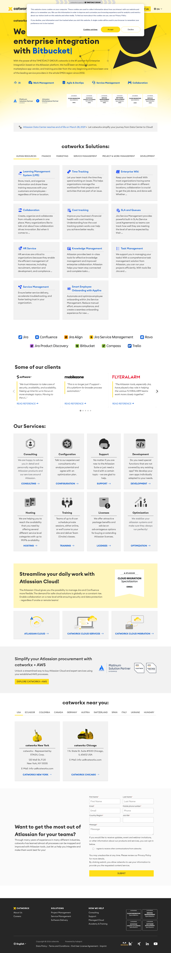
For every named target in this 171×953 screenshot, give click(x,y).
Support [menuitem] (92, 916)
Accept (110, 29)
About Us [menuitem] (18, 913)
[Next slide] (157, 391)
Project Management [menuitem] (61, 913)
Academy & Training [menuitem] (98, 924)
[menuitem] (141, 920)
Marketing (62, 156)
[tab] (80, 410)
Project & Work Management (118, 156)
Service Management (85, 156)
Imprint (103, 946)
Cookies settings (90, 29)
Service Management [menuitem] (61, 916)
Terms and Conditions (59, 946)
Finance (46, 156)
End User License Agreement (84, 946)
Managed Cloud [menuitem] (96, 920)
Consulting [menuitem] (94, 913)
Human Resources (26, 156)
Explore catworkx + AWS (32, 681)
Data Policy (41, 946)
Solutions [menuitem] (57, 908)
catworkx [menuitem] (23, 908)
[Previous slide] (14, 391)
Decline (131, 29)
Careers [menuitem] (17, 916)
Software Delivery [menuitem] (59, 920)
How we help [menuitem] (96, 908)
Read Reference (26, 404)
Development (147, 156)
